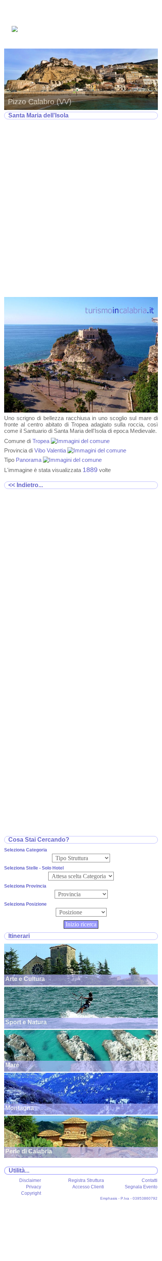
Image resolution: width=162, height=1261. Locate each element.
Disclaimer (30, 1180)
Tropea (41, 441)
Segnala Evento (141, 1186)
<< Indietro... (25, 485)
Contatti (149, 1180)
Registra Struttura (86, 1180)
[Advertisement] (81, 208)
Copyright (31, 1193)
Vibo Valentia (50, 450)
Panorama (29, 460)
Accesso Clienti (88, 1186)
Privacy (33, 1186)
